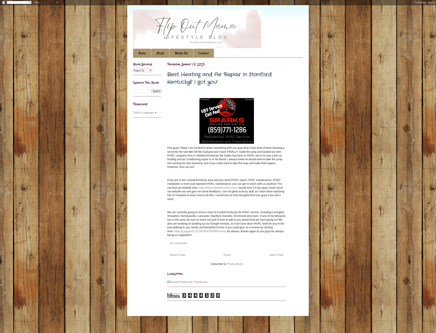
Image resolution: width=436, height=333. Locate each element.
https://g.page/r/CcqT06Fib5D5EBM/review (200, 231)
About (160, 53)
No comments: (179, 243)
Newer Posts (177, 254)
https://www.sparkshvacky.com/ (217, 187)
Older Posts (276, 254)
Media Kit (181, 53)
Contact (203, 53)
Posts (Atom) (235, 264)
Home (142, 53)
